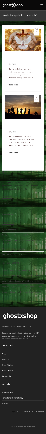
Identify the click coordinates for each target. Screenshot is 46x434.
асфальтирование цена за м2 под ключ (17, 275)
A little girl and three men (12, 254)
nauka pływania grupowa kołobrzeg (16, 270)
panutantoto (7, 281)
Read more (13, 85)
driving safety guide (10, 292)
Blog (3, 209)
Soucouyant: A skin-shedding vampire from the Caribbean (21, 241)
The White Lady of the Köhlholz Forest (17, 235)
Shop (4, 354)
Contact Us (6, 376)
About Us (5, 359)
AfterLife (5, 203)
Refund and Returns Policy (12, 398)
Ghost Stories (7, 214)
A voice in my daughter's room (14, 249)
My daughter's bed (9, 230)
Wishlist (5, 403)
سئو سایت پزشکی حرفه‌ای (12, 286)
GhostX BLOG (7, 370)
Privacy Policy (7, 392)
